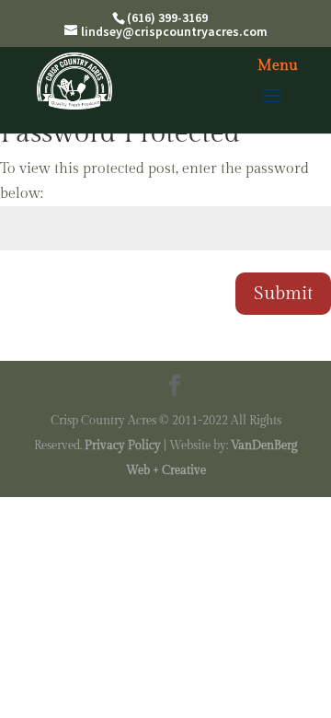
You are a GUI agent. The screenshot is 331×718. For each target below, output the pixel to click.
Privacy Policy (123, 445)
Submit (283, 294)
